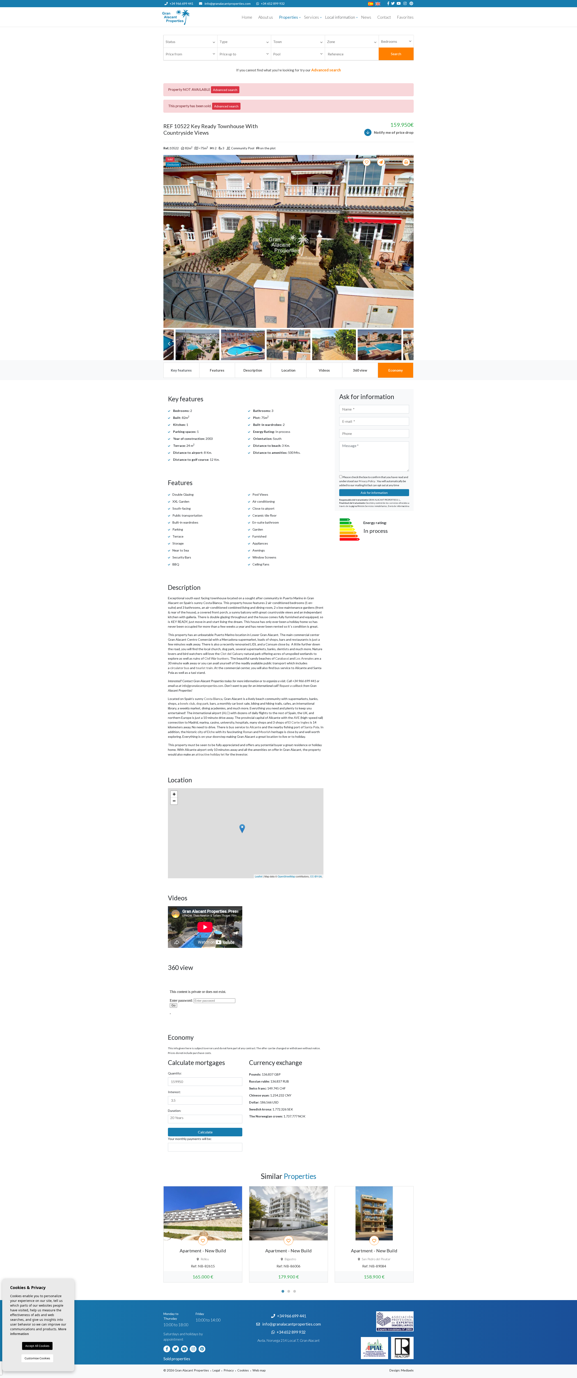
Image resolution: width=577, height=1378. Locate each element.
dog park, (202, 703)
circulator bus (179, 668)
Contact (384, 17)
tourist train (204, 668)
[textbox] (191, 41)
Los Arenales (304, 658)
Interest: (174, 1092)
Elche (211, 732)
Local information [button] (340, 17)
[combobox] (190, 41)
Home (247, 17)
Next (408, 241)
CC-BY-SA (316, 876)
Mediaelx (407, 1370)
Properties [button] (288, 17)
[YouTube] (398, 3)
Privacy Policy (367, 481)
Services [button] (311, 17)
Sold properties (176, 1358)
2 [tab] (288, 1291)
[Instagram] (404, 3)
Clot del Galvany (231, 654)
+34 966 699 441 (181, 3)
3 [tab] (294, 1291)
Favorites (405, 17)
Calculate (205, 1132)
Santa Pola (311, 727)
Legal (216, 1370)
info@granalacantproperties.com (228, 3)
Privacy (229, 1370)
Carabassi (282, 658)
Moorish (265, 732)
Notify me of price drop (393, 132)
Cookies (243, 1370)
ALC (226, 713)
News (366, 17)
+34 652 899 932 (273, 3)
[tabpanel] (202, 1234)
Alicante (255, 727)
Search (396, 54)
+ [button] (174, 794)
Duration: (174, 1110)
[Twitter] (392, 3)
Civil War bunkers (216, 658)
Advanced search (225, 90)
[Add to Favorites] (367, 162)
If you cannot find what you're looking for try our (288, 70)
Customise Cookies (37, 1358)
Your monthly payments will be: (190, 1139)
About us (265, 17)
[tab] (181, 370)
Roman (248, 732)
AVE (297, 718)
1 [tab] (283, 1291)
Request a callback (291, 686)
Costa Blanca (213, 699)
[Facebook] (387, 3)
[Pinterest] (411, 3)
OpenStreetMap (286, 876)
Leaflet (258, 876)
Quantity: (175, 1073)
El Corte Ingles (298, 722)
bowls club (187, 703)
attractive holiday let (210, 754)
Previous (169, 241)
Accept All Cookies (37, 1346)
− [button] (174, 801)
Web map (259, 1370)
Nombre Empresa (189, 17)
